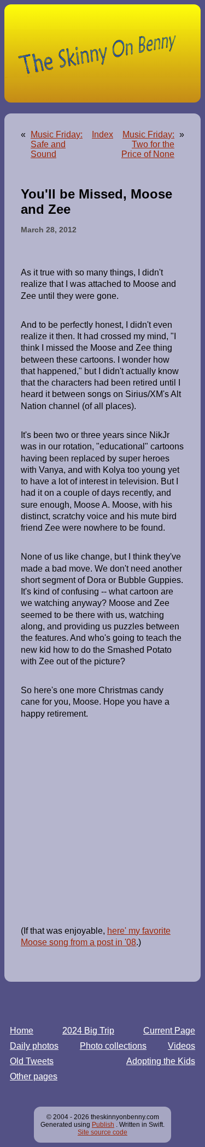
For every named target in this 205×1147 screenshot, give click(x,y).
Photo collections (113, 1045)
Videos (181, 1045)
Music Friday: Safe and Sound (57, 144)
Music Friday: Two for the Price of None (147, 144)
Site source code (102, 1132)
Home (21, 1030)
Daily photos (34, 1045)
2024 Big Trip (88, 1030)
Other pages (33, 1076)
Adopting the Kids (160, 1061)
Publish (103, 1124)
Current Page (169, 1030)
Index (102, 134)
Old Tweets (32, 1061)
